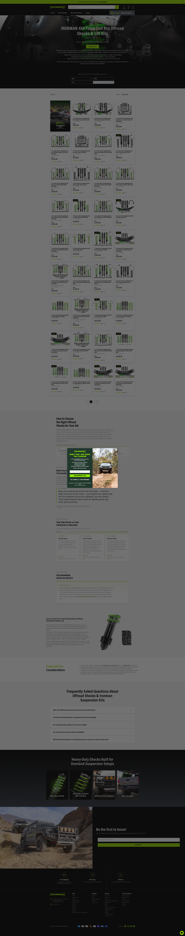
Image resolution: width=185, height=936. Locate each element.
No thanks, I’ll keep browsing (80, 479)
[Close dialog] (116, 450)
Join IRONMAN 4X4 (80, 475)
